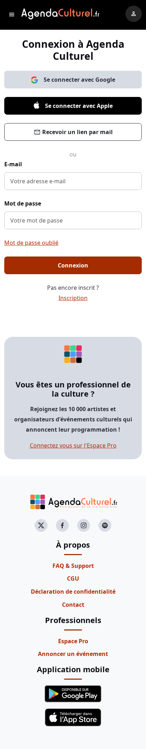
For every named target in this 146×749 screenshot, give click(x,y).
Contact (73, 605)
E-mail (13, 164)
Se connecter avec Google (79, 79)
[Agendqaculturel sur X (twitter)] (41, 525)
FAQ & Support (73, 566)
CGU (73, 578)
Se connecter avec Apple (79, 106)
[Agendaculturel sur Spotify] (105, 525)
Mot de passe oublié (31, 243)
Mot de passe (22, 203)
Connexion (73, 265)
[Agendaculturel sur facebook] (62, 525)
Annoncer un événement (73, 654)
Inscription (73, 298)
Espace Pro (73, 641)
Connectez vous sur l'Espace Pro (73, 445)
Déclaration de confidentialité (73, 591)
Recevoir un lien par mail (73, 132)
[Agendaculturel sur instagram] (83, 525)
